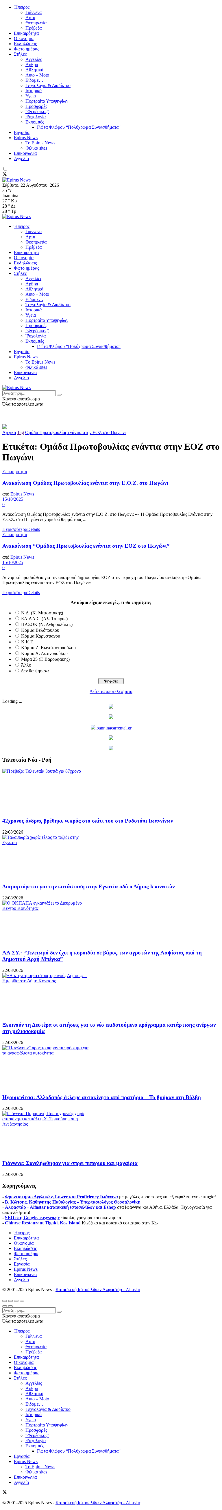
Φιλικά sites (36, 148)
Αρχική (9, 432)
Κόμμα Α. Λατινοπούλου (44, 653)
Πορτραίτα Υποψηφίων (46, 101)
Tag (20, 432)
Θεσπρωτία (36, 22)
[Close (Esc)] (4, 1301)
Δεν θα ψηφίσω (35, 670)
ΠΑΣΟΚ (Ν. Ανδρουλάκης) (47, 624)
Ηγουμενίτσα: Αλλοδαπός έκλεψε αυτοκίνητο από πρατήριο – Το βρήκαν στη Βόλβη (101, 1097)
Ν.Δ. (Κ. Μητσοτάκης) (42, 612)
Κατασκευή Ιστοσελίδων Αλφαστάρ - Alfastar (98, 1289)
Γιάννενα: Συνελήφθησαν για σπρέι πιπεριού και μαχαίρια (70, 1163)
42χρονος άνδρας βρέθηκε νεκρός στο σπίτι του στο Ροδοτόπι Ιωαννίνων (87, 821)
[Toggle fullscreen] (16, 1301)
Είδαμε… (34, 80)
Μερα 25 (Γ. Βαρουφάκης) (45, 659)
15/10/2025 (12, 499)
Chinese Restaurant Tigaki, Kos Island (43, 1222)
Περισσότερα (21, 529)
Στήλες (20, 54)
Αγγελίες (33, 59)
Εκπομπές (34, 121)
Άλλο (26, 665)
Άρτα (30, 17)
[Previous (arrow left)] (4, 1306)
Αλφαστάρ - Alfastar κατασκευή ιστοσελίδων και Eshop (60, 1207)
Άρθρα (31, 64)
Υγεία (30, 95)
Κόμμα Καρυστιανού (40, 636)
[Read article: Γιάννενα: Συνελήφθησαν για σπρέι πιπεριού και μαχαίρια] (111, 1133)
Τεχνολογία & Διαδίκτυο (48, 85)
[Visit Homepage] (16, 179)
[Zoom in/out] (22, 1301)
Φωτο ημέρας (26, 48)
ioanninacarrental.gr (113, 727)
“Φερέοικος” (37, 111)
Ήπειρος (21, 7)
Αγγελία (21, 158)
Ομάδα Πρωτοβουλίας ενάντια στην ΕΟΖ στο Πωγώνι (75, 432)
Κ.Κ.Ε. (27, 641)
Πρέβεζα (33, 28)
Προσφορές (36, 106)
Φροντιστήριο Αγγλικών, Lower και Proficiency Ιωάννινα (61, 1196)
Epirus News (26, 137)
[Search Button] (59, 394)
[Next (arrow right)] (10, 1306)
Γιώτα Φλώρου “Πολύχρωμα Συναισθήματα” (79, 127)
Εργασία (21, 132)
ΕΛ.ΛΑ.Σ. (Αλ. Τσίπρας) (44, 618)
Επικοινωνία (25, 153)
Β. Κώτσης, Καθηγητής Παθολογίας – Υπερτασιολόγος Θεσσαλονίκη (72, 1201)
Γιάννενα (33, 12)
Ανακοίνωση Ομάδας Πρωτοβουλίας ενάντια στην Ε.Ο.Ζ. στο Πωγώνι (85, 483)
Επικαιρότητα (26, 33)
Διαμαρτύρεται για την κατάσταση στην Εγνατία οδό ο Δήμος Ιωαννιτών (88, 886)
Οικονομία (24, 38)
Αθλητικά (34, 69)
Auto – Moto (37, 74)
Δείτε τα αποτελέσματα (111, 691)
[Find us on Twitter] (4, 174)
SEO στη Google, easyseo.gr (32, 1217)
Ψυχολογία (35, 116)
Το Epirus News (40, 142)
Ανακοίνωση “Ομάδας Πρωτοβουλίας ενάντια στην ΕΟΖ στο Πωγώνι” (86, 546)
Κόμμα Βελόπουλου (40, 630)
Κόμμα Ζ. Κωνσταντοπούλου (48, 647)
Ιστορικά (33, 90)
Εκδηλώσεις (25, 43)
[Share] (10, 1301)
